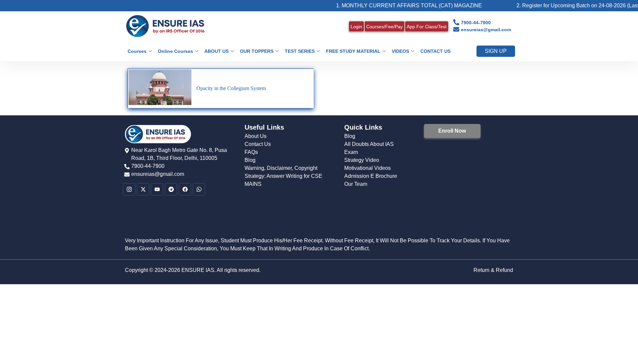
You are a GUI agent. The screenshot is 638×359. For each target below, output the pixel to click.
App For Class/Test (427, 26)
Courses (137, 51)
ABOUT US (216, 51)
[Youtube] (157, 189)
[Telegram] (171, 189)
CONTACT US (435, 51)
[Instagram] (129, 189)
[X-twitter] (143, 189)
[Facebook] (185, 189)
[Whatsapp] (199, 189)
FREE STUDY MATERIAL (353, 51)
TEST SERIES (300, 51)
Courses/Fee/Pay (384, 26)
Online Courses (175, 51)
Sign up (496, 51)
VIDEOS (400, 51)
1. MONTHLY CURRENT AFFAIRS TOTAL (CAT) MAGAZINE (399, 5)
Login (356, 26)
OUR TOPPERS (256, 51)
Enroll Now (452, 131)
